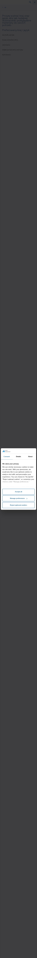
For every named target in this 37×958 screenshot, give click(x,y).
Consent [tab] (7, 456)
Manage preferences (17, 498)
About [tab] (30, 456)
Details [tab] (18, 456)
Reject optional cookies (18, 505)
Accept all (18, 492)
